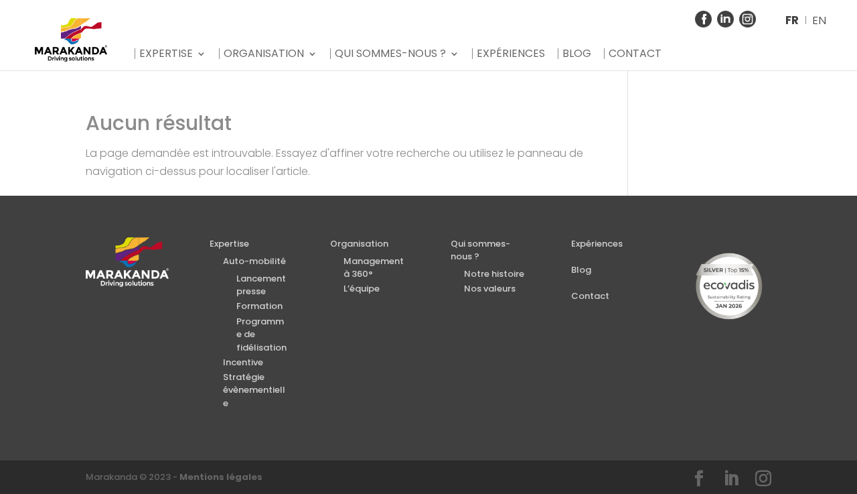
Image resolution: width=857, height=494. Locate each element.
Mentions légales (220, 477)
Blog (576, 53)
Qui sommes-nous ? (390, 53)
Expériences (511, 53)
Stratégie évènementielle (254, 390)
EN (819, 20)
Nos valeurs (490, 288)
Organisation (264, 53)
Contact (635, 53)
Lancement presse (261, 285)
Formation (259, 306)
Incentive (243, 362)
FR (792, 20)
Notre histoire (494, 273)
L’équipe (361, 288)
